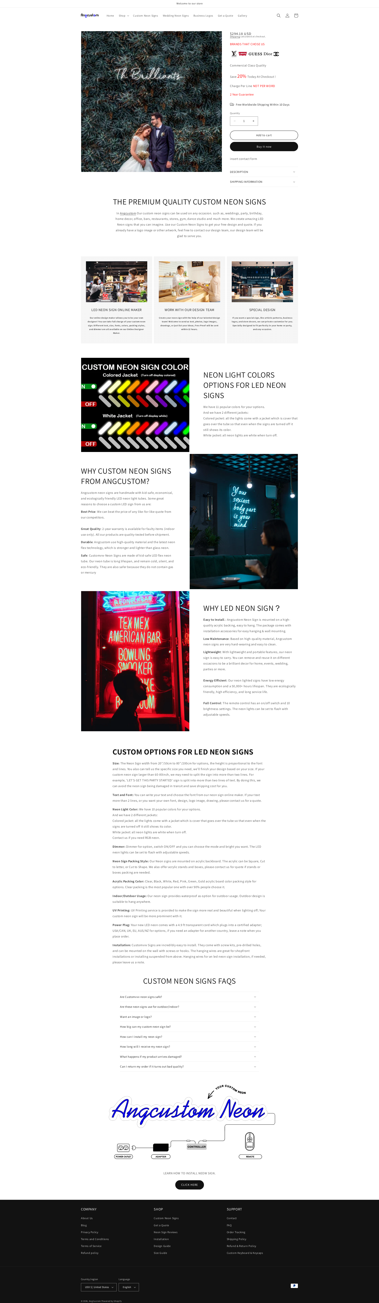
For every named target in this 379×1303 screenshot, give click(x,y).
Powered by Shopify (111, 1301)
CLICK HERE (189, 1185)
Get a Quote (161, 1225)
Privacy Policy (89, 1232)
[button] (123, 15)
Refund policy (90, 1253)
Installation (161, 1239)
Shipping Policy (236, 1239)
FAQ (229, 1225)
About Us (87, 1218)
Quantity (235, 113)
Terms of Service (91, 1246)
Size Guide (160, 1253)
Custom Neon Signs (166, 1218)
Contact (232, 1218)
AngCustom (95, 1301)
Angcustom (128, 213)
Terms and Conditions (95, 1239)
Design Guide (162, 1246)
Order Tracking (236, 1232)
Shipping (235, 36)
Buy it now (264, 146)
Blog (84, 1225)
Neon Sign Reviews (165, 1232)
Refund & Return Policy (241, 1246)
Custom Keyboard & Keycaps (245, 1253)
